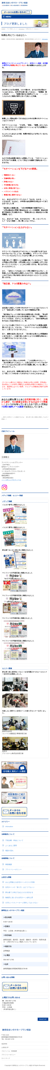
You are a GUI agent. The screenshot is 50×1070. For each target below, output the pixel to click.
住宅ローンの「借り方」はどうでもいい (20, 887)
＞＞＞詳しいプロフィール (11, 480)
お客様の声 (5, 1047)
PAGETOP (43, 1019)
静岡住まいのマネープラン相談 (22, 1065)
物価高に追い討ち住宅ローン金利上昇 (19, 897)
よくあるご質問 (11, 845)
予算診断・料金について (14, 840)
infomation (45, 39)
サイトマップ (6, 1058)
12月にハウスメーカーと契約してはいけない (21, 903)
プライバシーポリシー (13, 869)
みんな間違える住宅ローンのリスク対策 (20, 882)
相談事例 (4, 1044)
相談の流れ (9, 850)
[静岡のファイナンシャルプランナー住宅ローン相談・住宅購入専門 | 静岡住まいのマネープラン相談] (15, 3)
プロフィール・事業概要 (9, 1051)
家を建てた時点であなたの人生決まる (19, 892)
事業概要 (8, 864)
